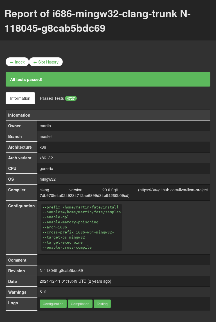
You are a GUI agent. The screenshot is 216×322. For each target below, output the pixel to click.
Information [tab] (20, 98)
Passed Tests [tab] (57, 98)
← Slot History (45, 62)
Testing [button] (102, 303)
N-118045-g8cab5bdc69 (61, 270)
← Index (17, 62)
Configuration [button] (53, 303)
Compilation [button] (80, 303)
